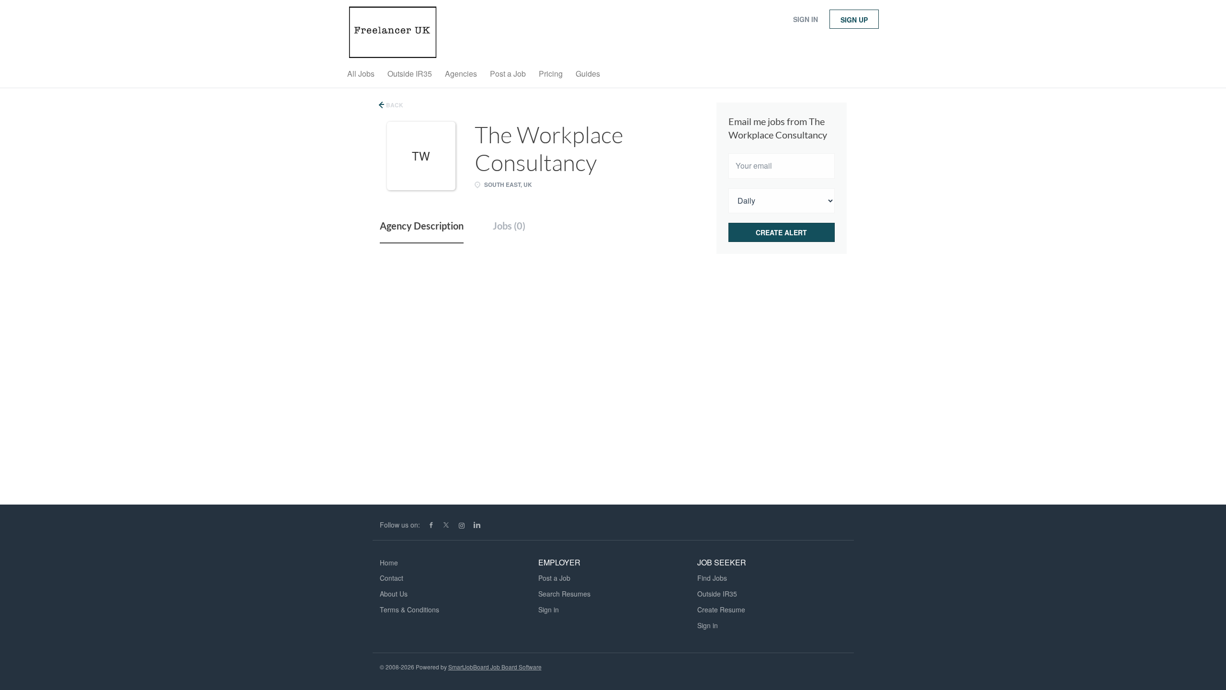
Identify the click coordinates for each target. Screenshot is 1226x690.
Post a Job (554, 578)
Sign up (854, 19)
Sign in (805, 19)
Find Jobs (712, 578)
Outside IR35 (717, 593)
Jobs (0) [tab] (509, 225)
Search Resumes (564, 593)
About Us (394, 593)
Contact (391, 578)
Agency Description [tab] (422, 225)
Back (394, 105)
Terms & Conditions (409, 609)
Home (389, 562)
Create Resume (721, 609)
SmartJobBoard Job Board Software (495, 667)
